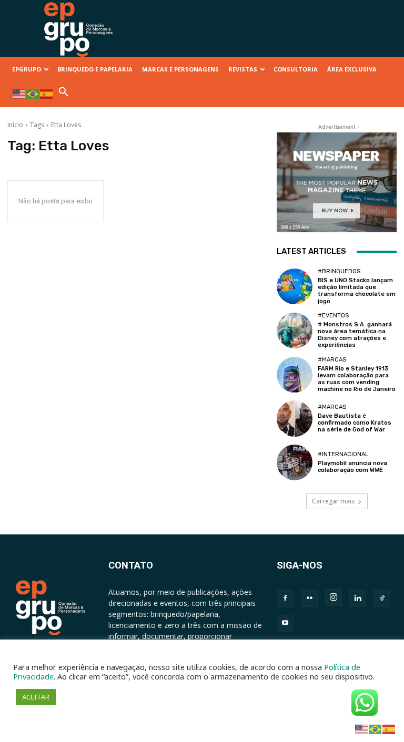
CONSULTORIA (296, 69)
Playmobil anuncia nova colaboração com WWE (352, 466)
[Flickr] (309, 598)
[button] (64, 94)
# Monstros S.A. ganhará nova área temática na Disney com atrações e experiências (355, 335)
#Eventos (333, 315)
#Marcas (332, 360)
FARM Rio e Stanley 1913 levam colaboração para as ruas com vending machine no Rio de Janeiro (357, 379)
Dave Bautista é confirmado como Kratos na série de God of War (354, 423)
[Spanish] (47, 93)
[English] (19, 93)
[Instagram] (333, 597)
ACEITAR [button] (35, 697)
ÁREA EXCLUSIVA (352, 69)
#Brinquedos (339, 271)
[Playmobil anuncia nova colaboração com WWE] (294, 462)
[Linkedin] (357, 598)
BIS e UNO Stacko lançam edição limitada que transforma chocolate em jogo (357, 291)
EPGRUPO (26, 69)
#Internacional (343, 454)
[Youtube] (285, 623)
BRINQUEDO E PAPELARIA (95, 69)
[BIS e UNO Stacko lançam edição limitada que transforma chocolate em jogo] (294, 286)
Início (15, 124)
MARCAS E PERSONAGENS (180, 69)
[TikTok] (381, 598)
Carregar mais (333, 501)
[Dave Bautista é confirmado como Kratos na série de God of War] (294, 418)
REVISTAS (242, 69)
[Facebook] (285, 598)
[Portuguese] (33, 93)
